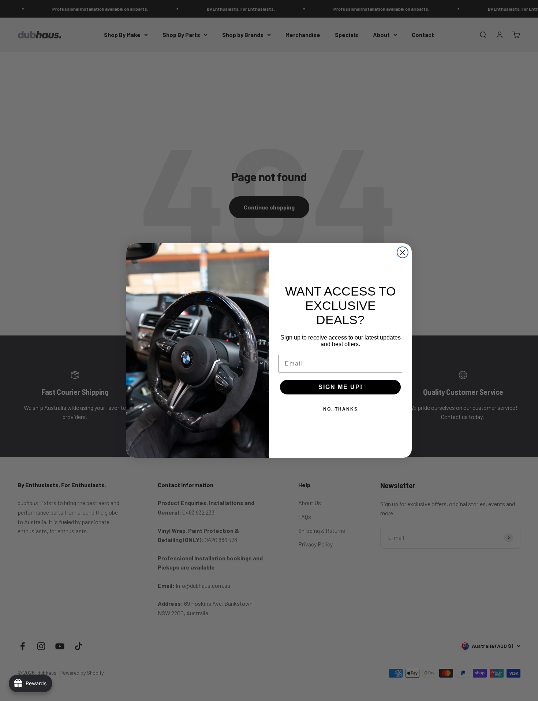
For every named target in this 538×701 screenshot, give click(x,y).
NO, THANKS (340, 409)
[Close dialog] (402, 252)
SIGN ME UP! (340, 387)
